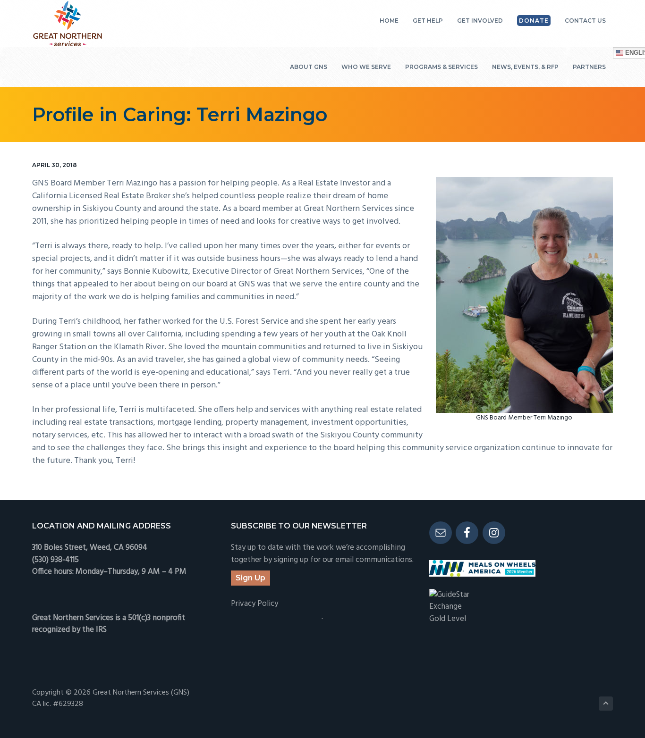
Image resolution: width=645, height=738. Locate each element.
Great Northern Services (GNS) (141, 693)
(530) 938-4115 (55, 560)
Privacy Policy (254, 603)
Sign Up (250, 577)
